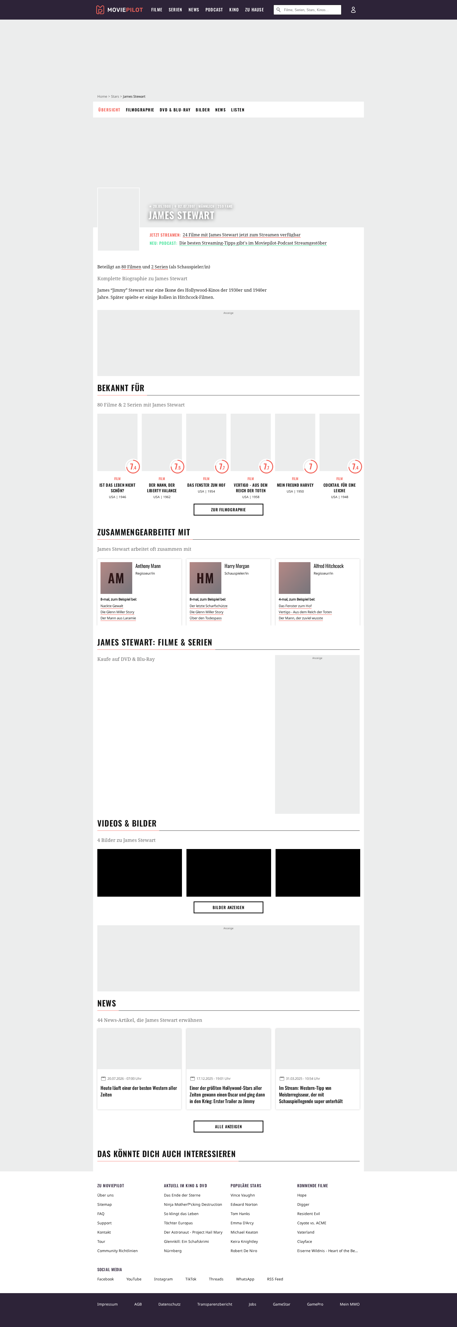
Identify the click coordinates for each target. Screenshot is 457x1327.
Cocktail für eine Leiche (339, 487)
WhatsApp (245, 1278)
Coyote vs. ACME (311, 1222)
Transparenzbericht (214, 1304)
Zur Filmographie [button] (228, 509)
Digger (303, 1204)
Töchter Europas (178, 1222)
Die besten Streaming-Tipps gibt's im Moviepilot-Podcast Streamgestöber (253, 243)
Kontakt (104, 1232)
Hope (302, 1195)
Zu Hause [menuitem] (254, 9)
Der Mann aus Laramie (118, 618)
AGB (138, 1304)
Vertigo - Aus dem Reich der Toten (250, 487)
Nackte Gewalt (111, 605)
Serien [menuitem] (175, 9)
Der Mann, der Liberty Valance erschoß (162, 487)
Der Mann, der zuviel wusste (301, 618)
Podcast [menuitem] (214, 9)
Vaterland (305, 1232)
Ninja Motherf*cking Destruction (193, 1204)
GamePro (315, 1304)
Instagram (163, 1278)
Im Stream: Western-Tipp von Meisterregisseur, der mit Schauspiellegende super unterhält (311, 1094)
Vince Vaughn (243, 1195)
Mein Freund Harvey (295, 485)
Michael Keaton (244, 1232)
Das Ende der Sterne (182, 1195)
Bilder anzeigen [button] (228, 907)
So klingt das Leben (181, 1213)
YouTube (133, 1278)
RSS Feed (275, 1278)
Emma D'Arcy (242, 1222)
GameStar (281, 1304)
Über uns (105, 1195)
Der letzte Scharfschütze (208, 605)
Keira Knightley (244, 1241)
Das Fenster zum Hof (206, 485)
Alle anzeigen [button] (228, 1126)
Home (102, 96)
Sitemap (104, 1204)
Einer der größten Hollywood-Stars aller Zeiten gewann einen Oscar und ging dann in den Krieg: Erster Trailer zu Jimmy (227, 1094)
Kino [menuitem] (234, 9)
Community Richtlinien (117, 1250)
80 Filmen (131, 267)
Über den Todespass (206, 618)
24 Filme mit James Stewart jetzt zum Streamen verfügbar (242, 235)
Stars (115, 96)
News (220, 109)
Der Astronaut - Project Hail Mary (193, 1232)
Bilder (203, 109)
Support (104, 1222)
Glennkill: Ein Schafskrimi (186, 1241)
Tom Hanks (240, 1213)
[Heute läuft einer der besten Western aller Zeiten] (139, 1049)
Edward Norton (244, 1204)
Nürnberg (173, 1250)
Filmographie (140, 109)
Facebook (105, 1278)
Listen (237, 109)
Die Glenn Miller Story (117, 612)
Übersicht (109, 109)
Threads (216, 1278)
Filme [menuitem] (156, 9)
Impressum (107, 1304)
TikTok (190, 1278)
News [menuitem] (194, 9)
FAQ (100, 1213)
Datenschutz (169, 1304)
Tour (101, 1241)
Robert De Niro (244, 1250)
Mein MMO (350, 1304)
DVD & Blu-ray (175, 109)
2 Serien (159, 267)
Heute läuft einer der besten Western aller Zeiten (138, 1091)
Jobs (252, 1304)
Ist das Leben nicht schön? (117, 487)
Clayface (304, 1241)
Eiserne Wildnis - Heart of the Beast (328, 1250)
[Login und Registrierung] (353, 9)
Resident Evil (308, 1213)
